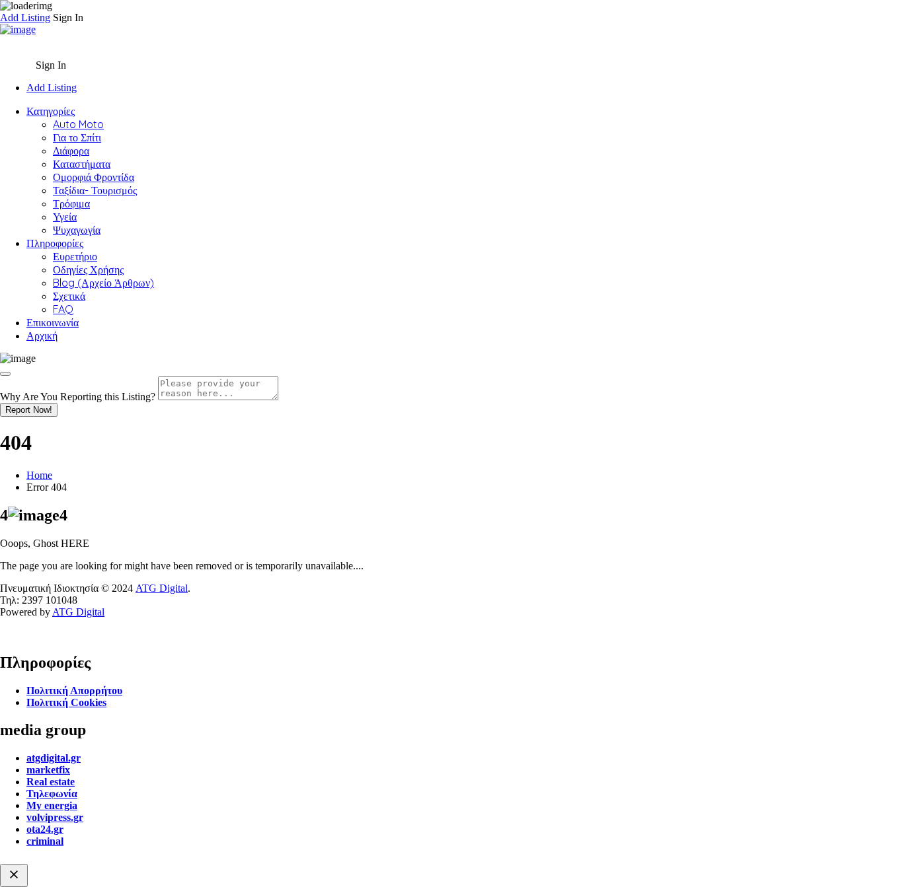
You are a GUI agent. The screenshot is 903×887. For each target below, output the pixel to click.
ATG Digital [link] (162, 588)
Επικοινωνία (52, 322)
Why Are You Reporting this (77, 396)
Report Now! (28, 410)
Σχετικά (69, 295)
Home (39, 475)
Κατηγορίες (50, 111)
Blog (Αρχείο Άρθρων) (103, 282)
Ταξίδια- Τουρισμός (95, 190)
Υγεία (65, 216)
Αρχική (42, 335)
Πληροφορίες (54, 243)
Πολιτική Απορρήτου (74, 690)
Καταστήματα (81, 163)
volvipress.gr (54, 817)
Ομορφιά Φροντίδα (93, 177)
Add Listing (25, 17)
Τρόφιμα (71, 203)
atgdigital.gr (53, 757)
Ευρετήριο (75, 256)
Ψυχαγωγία (76, 229)
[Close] (5, 374)
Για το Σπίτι (77, 137)
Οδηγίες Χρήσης (88, 269)
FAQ (63, 309)
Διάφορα (71, 150)
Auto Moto (78, 124)
